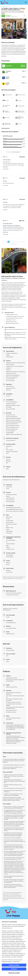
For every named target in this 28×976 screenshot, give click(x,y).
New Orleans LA (4, 6)
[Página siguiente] (21, 242)
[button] (3, 28)
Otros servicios (5, 128)
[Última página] (24, 242)
